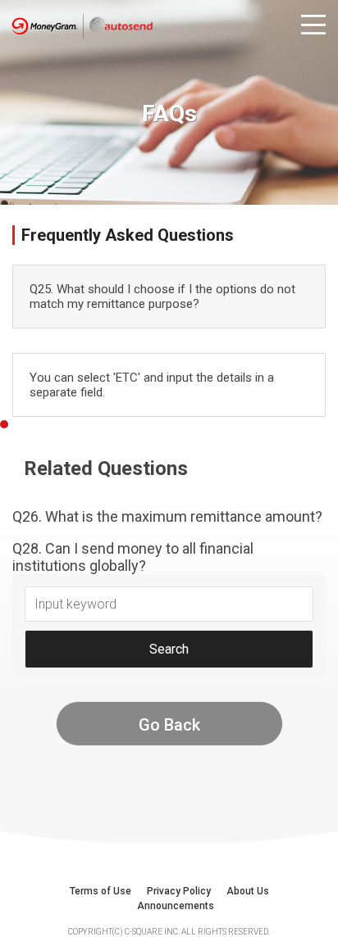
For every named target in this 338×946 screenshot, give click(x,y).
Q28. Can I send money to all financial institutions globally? (133, 557)
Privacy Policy (179, 891)
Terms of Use (100, 891)
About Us (247, 891)
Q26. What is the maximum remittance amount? (167, 516)
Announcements (175, 906)
